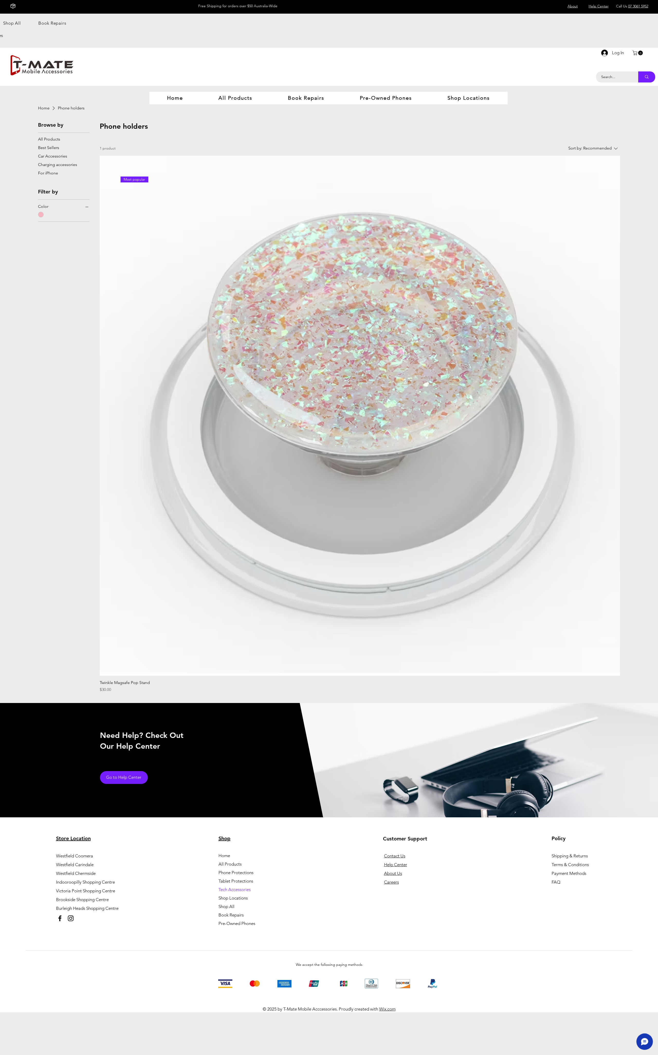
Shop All (226, 906)
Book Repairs (231, 915)
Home (224, 855)
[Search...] (646, 76)
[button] (638, 53)
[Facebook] (60, 918)
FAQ (556, 882)
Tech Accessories (234, 889)
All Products (230, 864)
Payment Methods (569, 873)
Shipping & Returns (570, 855)
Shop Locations (233, 898)
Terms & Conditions (570, 864)
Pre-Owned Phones (236, 923)
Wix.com (387, 1009)
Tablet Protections (235, 881)
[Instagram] (71, 918)
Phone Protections (235, 872)
